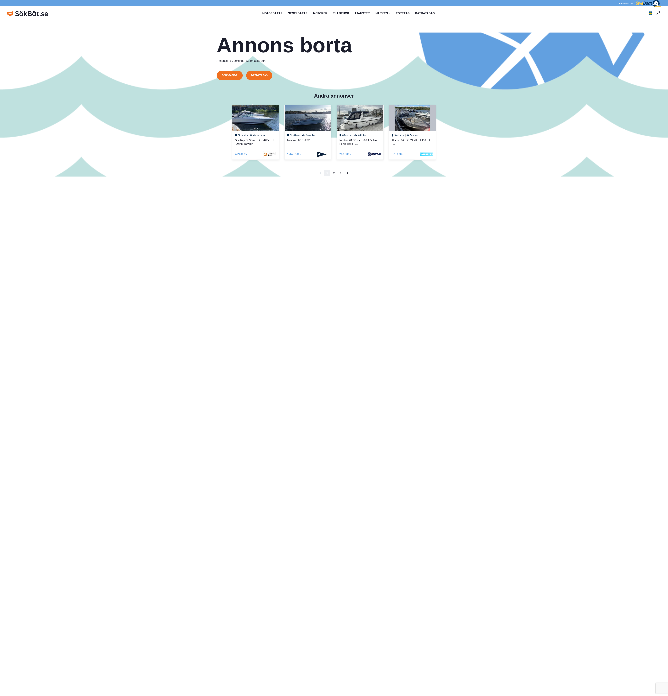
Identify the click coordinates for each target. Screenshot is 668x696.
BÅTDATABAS (425, 13)
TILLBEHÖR (341, 13)
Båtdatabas (259, 75)
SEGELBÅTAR (298, 13)
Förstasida (229, 75)
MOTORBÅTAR (272, 13)
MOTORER (320, 13)
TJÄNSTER (362, 13)
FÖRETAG (402, 13)
